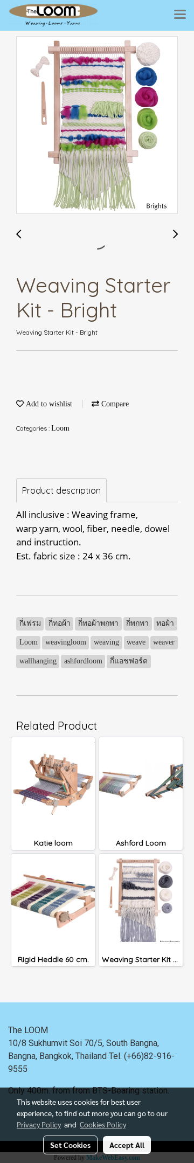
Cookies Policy (103, 1124)
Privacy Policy (39, 1124)
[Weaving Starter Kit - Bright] (97, 125)
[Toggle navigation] (180, 15)
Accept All (126, 1145)
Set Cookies (70, 1145)
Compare (114, 404)
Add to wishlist (48, 404)
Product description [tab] (61, 490)
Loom (60, 428)
